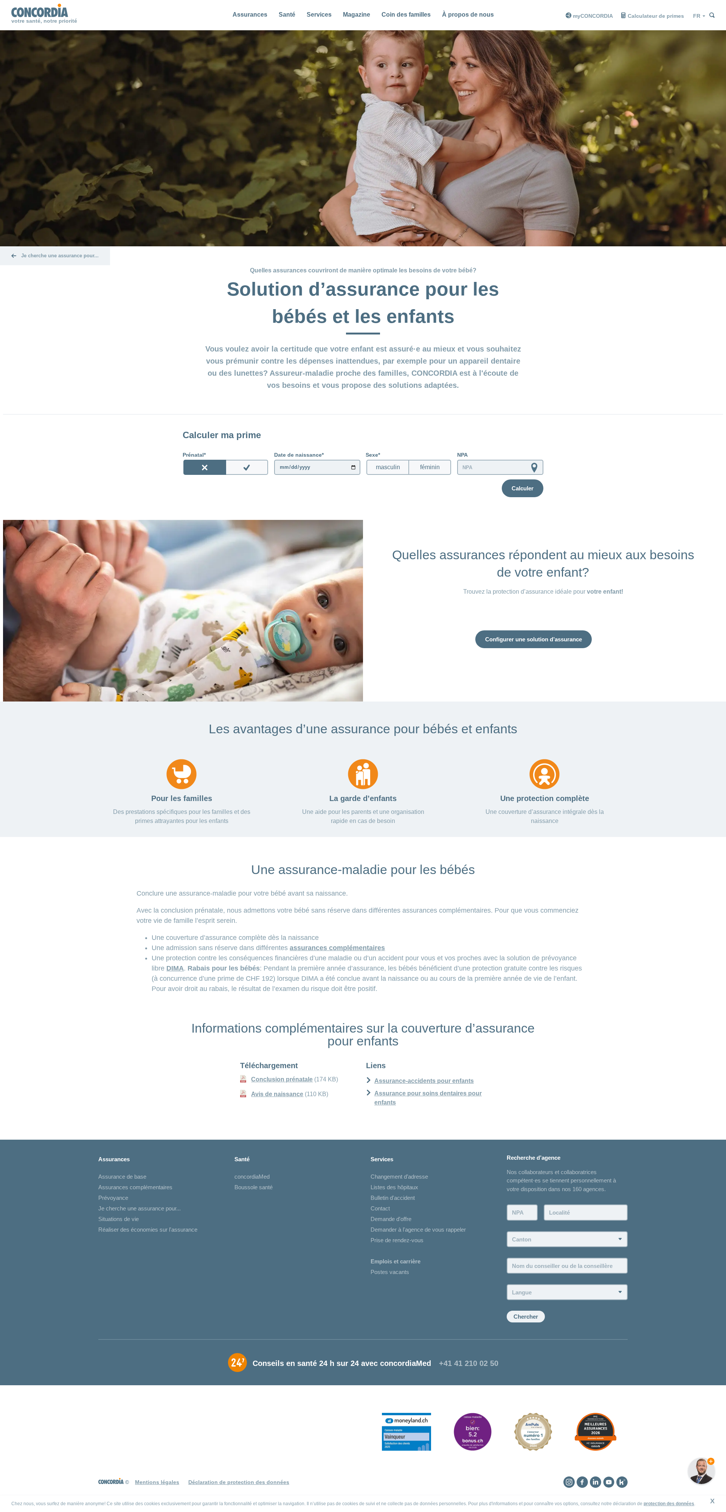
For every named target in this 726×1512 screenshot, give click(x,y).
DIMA (175, 968)
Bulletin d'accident (393, 1198)
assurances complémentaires (337, 948)
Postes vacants (390, 1272)
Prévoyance (113, 1198)
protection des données (669, 1503)
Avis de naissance (277, 1094)
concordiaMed (252, 1176)
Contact (380, 1208)
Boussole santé (253, 1187)
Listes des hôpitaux (394, 1187)
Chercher (525, 1316)
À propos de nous (468, 14)
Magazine (356, 14)
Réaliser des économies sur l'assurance (147, 1229)
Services (319, 14)
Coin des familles (406, 14)
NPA (462, 455)
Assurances (250, 14)
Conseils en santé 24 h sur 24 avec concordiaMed (342, 1363)
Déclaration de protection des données (238, 1482)
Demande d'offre (391, 1219)
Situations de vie (118, 1219)
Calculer (523, 488)
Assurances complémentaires (135, 1187)
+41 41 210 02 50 (468, 1363)
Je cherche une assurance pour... (139, 1208)
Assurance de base (122, 1176)
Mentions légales (157, 1482)
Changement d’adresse (399, 1176)
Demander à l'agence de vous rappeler (418, 1229)
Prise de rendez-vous (397, 1240)
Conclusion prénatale (282, 1079)
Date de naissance (298, 455)
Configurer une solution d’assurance (533, 639)
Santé (287, 14)
